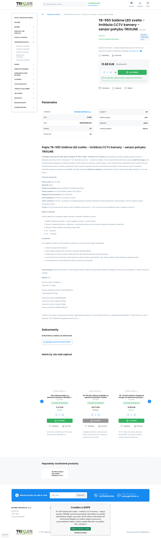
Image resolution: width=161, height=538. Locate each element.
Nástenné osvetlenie (23, 46)
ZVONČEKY (18, 79)
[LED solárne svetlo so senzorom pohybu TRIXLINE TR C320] (60, 375)
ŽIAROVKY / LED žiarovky (19, 32)
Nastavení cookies (80, 532)
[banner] (24, 4)
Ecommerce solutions (134, 532)
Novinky (17, 22)
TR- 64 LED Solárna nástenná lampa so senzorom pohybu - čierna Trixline (131, 396)
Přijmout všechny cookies (80, 529)
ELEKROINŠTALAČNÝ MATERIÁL (20, 74)
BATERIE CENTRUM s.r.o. (144, 37)
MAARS (16, 64)
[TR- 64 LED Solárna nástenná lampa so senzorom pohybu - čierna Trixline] (131, 375)
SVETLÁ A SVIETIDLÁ (20, 37)
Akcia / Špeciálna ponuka (23, 18)
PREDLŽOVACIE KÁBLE (21, 69)
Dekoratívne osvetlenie (20, 56)
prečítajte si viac (134, 51)
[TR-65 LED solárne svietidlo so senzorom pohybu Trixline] (95, 375)
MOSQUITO (18, 98)
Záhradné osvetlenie (23, 49)
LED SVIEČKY (18, 93)
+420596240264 (94, 3)
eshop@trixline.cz (93, 5)
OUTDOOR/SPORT (20, 84)
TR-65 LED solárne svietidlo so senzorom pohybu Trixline (95, 396)
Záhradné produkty (53, 14)
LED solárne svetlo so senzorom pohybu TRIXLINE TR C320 (59, 396)
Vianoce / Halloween (21, 89)
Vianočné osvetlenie (23, 60)
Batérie (17, 27)
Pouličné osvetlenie (22, 52)
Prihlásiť (80, 495)
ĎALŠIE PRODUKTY (20, 103)
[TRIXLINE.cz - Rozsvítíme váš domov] (42, 14)
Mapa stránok (49, 532)
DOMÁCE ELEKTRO (20, 107)
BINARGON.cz (145, 532)
